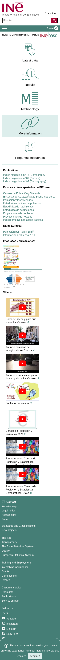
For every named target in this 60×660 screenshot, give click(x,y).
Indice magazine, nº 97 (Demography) (24, 181)
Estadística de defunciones (18, 210)
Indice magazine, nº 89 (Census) (21, 178)
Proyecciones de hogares (17, 216)
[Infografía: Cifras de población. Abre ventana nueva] (22, 277)
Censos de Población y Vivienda (21, 193)
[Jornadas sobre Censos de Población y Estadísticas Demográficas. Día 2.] (22, 474)
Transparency (9, 542)
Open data (7, 592)
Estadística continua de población (22, 203)
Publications (9, 596)
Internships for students (15, 567)
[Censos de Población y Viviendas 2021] (22, 419)
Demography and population (25, 35)
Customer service (11, 587)
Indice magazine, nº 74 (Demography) (24, 175)
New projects (9, 530)
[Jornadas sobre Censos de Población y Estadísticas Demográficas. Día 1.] (22, 446)
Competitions (9, 575)
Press (5, 519)
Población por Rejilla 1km (18, 231)
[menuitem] (30, 53)
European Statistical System (18, 555)
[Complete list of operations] (48, 35)
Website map (9, 506)
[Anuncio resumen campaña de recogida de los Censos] (22, 363)
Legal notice (9, 510)
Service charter (10, 600)
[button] (51, 28)
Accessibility (9, 515)
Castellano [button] (51, 13)
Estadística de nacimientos (18, 206)
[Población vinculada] (22, 391)
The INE (6, 537)
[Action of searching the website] (54, 20)
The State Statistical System (17, 546)
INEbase (6, 35)
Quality (6, 550)
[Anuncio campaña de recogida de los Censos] (22, 335)
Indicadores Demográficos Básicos (23, 220)
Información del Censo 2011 (19, 235)
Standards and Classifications (19, 525)
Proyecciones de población (18, 213)
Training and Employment (16, 562)
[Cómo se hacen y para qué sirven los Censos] (22, 307)
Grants (5, 571)
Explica (6, 580)
